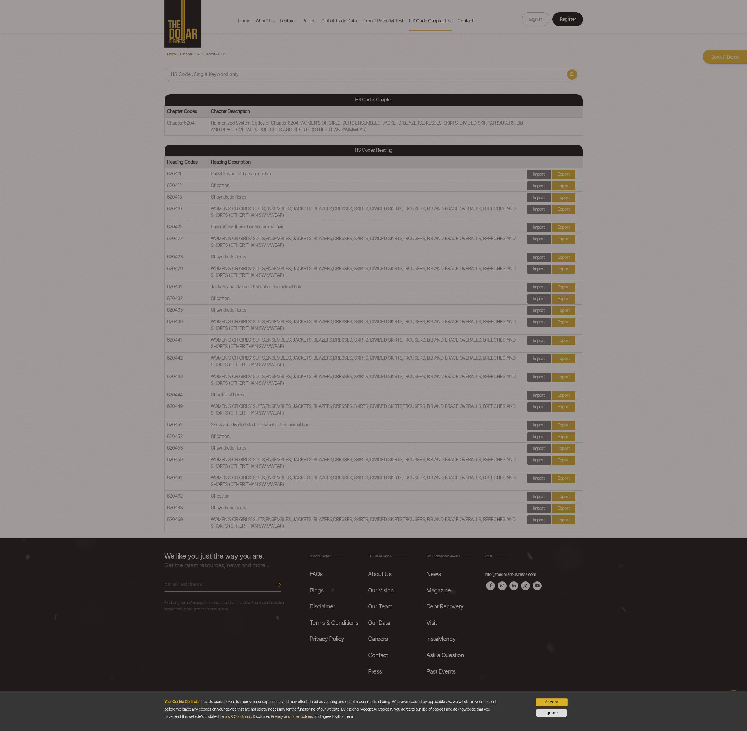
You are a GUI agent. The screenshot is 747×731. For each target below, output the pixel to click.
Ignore (551, 713)
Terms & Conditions (235, 717)
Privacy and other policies (292, 717)
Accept (551, 702)
